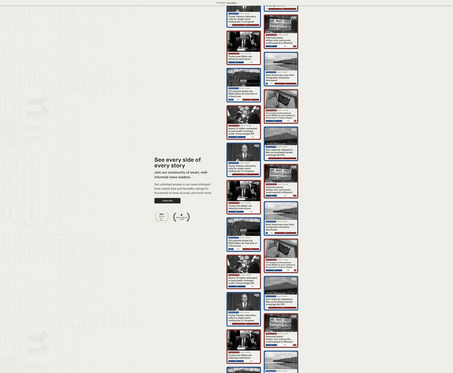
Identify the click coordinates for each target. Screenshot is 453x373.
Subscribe (167, 200)
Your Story (231, 3)
